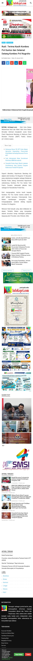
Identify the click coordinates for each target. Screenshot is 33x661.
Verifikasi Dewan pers (7, 635)
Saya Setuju (18, 654)
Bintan (5, 579)
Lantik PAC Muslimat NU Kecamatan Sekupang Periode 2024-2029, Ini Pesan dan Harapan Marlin (21, 248)
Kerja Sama (4, 643)
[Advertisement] (16, 535)
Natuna (5, 589)
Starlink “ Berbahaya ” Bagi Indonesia (13, 563)
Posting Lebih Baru (7, 270)
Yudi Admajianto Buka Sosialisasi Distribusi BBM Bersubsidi (17, 159)
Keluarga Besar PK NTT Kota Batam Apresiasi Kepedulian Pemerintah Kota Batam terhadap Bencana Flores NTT (17, 152)
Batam (3, 42)
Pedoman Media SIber (7, 633)
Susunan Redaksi (6, 631)
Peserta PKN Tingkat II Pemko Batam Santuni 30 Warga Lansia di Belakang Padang (21, 255)
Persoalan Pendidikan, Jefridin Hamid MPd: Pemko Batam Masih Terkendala (21, 262)
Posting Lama (26, 270)
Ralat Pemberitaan (7, 555)
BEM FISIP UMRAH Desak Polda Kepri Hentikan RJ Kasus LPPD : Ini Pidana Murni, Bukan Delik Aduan (21, 488)
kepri (4, 592)
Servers (3, 645)
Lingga (5, 586)
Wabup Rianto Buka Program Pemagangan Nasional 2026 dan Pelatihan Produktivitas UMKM (21, 497)
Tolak (28, 654)
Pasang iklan (5, 638)
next (3, 445)
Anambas (6, 576)
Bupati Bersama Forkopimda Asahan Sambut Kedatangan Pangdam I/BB (20, 479)
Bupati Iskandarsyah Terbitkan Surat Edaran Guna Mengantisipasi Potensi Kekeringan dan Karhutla (21, 506)
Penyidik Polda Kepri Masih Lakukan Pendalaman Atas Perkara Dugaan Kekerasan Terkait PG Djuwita (17, 165)
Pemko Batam (10, 42)
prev (2, 445)
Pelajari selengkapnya (7, 658)
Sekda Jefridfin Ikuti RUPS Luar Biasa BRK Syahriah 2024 (21, 239)
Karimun (5, 582)
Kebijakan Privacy (6, 640)
